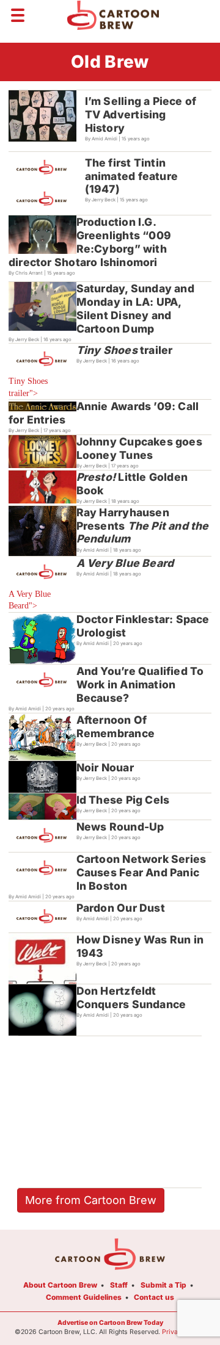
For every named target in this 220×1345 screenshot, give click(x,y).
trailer (124, 350)
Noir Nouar (105, 767)
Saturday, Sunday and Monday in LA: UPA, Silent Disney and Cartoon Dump (135, 308)
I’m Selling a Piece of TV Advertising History (141, 114)
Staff (119, 1284)
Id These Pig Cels (123, 799)
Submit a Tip (163, 1284)
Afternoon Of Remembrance (115, 726)
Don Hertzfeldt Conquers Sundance (131, 997)
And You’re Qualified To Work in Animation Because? (140, 684)
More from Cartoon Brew (90, 1200)
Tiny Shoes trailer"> (28, 387)
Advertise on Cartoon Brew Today (110, 1323)
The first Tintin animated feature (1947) (131, 176)
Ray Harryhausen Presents (142, 526)
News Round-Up (120, 826)
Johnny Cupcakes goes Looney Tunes (139, 448)
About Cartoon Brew (60, 1284)
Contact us (154, 1297)
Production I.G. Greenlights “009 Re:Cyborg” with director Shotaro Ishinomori (90, 242)
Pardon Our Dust (120, 907)
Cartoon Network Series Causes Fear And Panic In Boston (141, 872)
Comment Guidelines (84, 1297)
